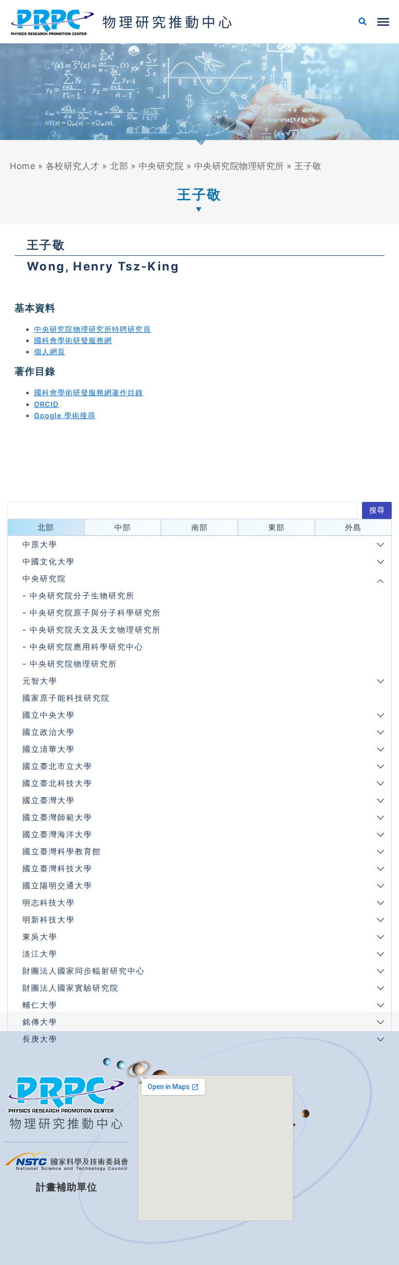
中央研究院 (161, 166)
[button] (363, 23)
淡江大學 (39, 953)
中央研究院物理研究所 (239, 166)
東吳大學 (39, 936)
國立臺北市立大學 (57, 766)
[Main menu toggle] (383, 22)
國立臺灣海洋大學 (57, 834)
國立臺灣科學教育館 (61, 851)
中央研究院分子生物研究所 (82, 595)
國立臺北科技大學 (57, 783)
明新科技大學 (48, 919)
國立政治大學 (48, 732)
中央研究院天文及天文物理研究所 (95, 629)
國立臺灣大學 (48, 800)
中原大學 (39, 544)
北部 (119, 166)
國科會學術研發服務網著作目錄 (88, 392)
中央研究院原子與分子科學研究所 (95, 612)
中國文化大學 (48, 561)
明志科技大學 (48, 902)
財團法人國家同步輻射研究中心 (83, 971)
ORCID (46, 404)
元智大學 (39, 681)
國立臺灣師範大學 (57, 817)
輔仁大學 (39, 1005)
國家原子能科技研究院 (66, 698)
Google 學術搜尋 (64, 415)
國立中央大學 (48, 715)
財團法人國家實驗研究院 (70, 988)
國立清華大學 (48, 749)
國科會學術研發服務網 (73, 340)
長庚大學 (39, 1039)
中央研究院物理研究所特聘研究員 (92, 329)
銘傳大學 (39, 1022)
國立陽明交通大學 (57, 885)
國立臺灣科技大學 (57, 868)
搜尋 (377, 510)
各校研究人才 (73, 166)
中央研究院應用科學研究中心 (87, 647)
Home (22, 166)
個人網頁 (49, 351)
